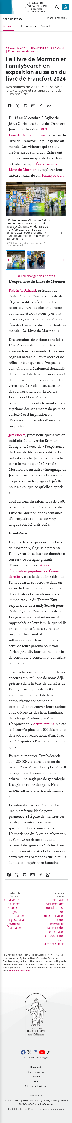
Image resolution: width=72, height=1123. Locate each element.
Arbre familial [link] (44, 724)
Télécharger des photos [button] (38, 276)
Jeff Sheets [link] (17, 435)
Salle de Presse (13, 19)
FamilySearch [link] (53, 175)
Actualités (8, 26)
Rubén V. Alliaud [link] (22, 290)
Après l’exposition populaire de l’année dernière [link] (34, 571)
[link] (9, 875)
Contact (45, 26)
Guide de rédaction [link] (19, 970)
